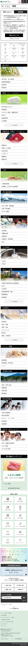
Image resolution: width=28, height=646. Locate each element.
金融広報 (4, 236)
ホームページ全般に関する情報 (7, 621)
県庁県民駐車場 (18, 638)
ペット (3, 365)
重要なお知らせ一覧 (14, 35)
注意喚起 (4, 230)
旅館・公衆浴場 (6, 335)
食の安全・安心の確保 (8, 79)
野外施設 (4, 393)
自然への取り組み (7, 385)
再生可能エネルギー (7, 107)
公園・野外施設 (6, 208)
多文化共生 (5, 151)
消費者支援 (5, 233)
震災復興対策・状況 (7, 291)
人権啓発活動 (5, 183)
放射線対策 (5, 118)
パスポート (5, 153)
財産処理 (4, 297)
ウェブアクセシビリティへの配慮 (8, 617)
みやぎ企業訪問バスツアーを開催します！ (13, 19)
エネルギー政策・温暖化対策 (10, 112)
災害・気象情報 (19, 1)
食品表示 (4, 84)
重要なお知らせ (7, 12)
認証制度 (4, 421)
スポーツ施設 (5, 211)
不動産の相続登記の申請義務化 (10, 283)
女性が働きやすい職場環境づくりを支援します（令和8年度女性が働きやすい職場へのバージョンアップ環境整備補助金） (14, 26)
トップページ (3, 604)
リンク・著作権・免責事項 (6, 613)
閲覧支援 (23, 1)
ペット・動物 (7, 346)
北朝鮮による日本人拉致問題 (10, 186)
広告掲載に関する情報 (6, 619)
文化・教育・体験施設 (8, 205)
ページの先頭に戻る (14, 608)
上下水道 (6, 247)
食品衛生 (4, 87)
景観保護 (4, 387)
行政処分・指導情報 (7, 239)
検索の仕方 (25, 600)
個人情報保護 (4, 615)
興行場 (3, 333)
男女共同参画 (7, 399)
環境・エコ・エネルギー (11, 93)
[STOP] (8, 488)
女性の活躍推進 (6, 412)
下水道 (3, 264)
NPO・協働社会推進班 (8, 443)
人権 (4, 170)
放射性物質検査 (6, 82)
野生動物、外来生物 (7, 363)
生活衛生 (6, 308)
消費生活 (6, 217)
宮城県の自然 (7, 371)
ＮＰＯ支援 (5, 446)
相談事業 (4, 424)
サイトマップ (4, 626)
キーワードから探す (6, 594)
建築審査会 (5, 294)
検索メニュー (26, 1)
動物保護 (4, 360)
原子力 (3, 115)
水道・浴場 (5, 324)
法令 (3, 242)
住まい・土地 (7, 269)
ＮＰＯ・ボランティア (11, 429)
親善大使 (4, 159)
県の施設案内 (7, 192)
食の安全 (6, 65)
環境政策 (4, 109)
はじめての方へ (4, 623)
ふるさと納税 (7, 483)
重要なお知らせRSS (14, 38)
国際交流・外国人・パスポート (14, 131)
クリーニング (5, 330)
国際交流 (4, 145)
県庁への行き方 (4, 638)
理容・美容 (5, 327)
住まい (3, 286)
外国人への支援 (6, 148)
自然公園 (4, 390)
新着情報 (20, 12)
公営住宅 (4, 289)
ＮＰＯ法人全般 (6, 449)
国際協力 (4, 156)
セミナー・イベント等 (8, 418)
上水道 (3, 261)
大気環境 (4, 121)
